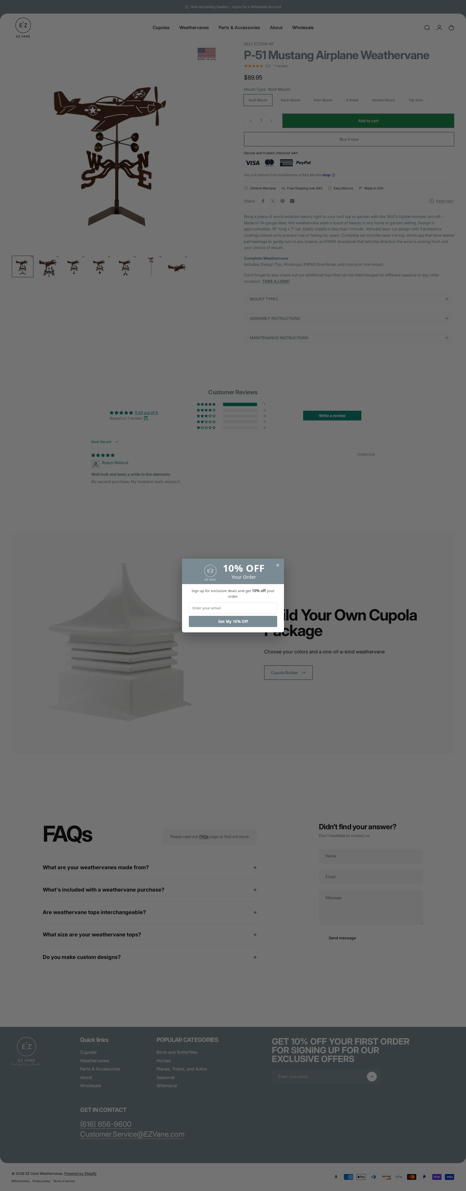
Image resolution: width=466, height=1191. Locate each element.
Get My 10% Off (233, 621)
